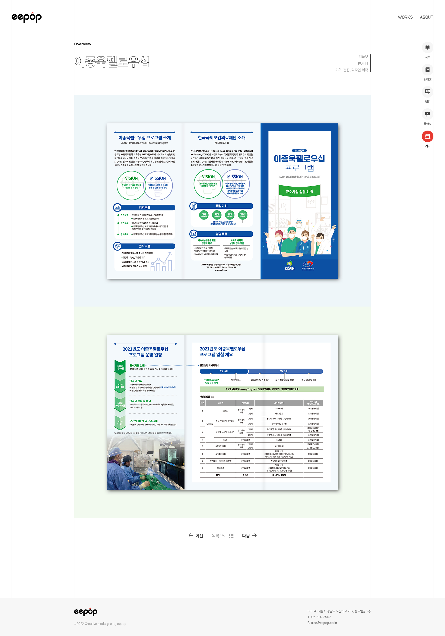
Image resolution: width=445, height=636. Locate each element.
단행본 (428, 79)
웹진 (427, 101)
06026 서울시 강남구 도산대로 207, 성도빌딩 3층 (339, 611)
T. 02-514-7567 (319, 617)
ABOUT (426, 17)
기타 (427, 146)
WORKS (405, 17)
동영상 (428, 124)
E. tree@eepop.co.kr (322, 623)
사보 (427, 57)
